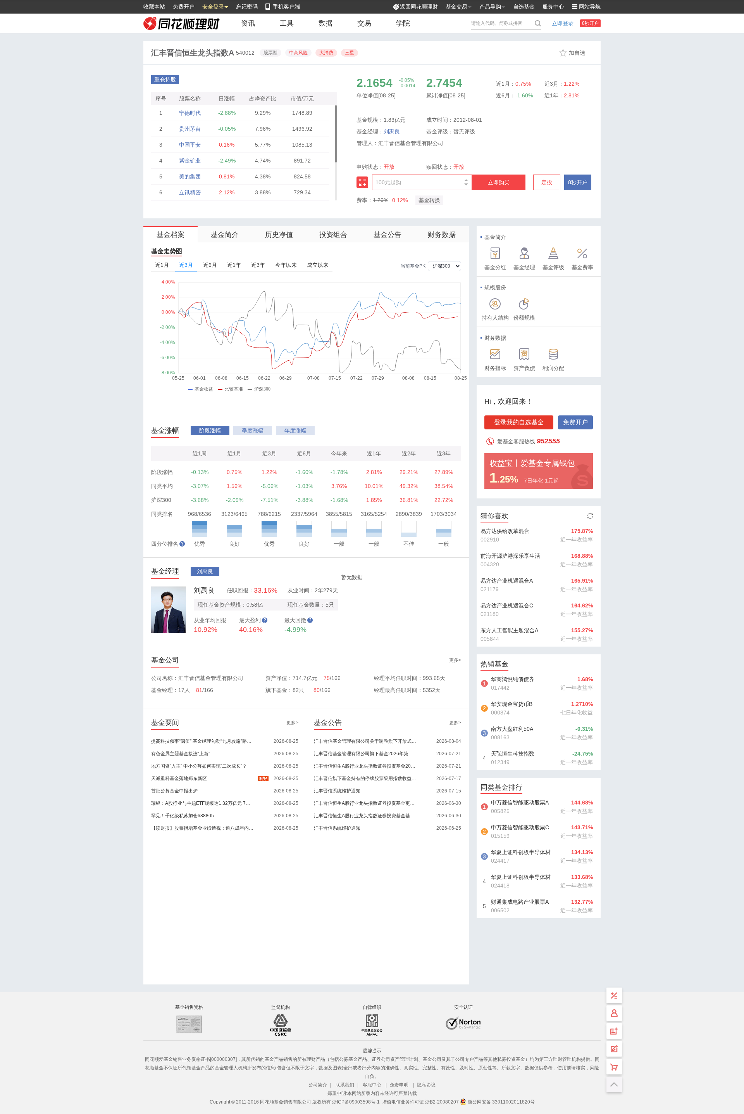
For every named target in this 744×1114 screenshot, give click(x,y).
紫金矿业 (190, 160)
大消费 (326, 52)
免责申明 (399, 1085)
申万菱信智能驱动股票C (520, 827)
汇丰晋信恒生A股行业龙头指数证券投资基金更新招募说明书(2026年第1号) (365, 803)
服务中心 (553, 6)
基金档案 (170, 235)
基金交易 (456, 6)
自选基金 (524, 6)
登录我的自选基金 (519, 422)
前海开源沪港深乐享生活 (510, 556)
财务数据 (442, 235)
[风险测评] (614, 1049)
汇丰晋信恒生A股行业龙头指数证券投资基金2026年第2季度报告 (365, 766)
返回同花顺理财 (419, 6)
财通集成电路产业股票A (520, 902)
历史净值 (279, 235)
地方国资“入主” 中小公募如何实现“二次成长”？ (199, 766)
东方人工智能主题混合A (509, 630)
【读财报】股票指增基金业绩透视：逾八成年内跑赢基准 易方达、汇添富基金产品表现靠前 (203, 828)
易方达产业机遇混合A (506, 581)
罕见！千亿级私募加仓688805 (182, 815)
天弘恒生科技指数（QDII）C (512, 754)
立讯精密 (190, 192)
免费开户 (184, 6)
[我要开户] (614, 1031)
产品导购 (490, 6)
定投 (546, 182)
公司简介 (317, 1085)
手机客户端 (286, 6)
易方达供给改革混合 (504, 531)
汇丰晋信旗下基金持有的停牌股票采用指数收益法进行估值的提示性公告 (365, 778)
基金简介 (225, 235)
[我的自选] (614, 1066)
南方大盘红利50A (512, 729)
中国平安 (190, 145)
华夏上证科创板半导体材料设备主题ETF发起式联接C (521, 878)
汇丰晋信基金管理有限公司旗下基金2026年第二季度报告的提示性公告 (365, 753)
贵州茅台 (190, 129)
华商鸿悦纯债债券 (512, 679)
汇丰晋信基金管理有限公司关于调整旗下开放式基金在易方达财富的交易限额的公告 (365, 741)
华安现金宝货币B (511, 704)
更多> (455, 660)
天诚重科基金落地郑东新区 (179, 778)
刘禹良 (392, 131)
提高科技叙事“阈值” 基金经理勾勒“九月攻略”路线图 (203, 741)
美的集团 (190, 176)
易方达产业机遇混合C (506, 605)
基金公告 (387, 235)
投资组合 (333, 235)
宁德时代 (190, 113)
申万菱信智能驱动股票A (520, 802)
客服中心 (372, 1085)
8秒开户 (590, 23)
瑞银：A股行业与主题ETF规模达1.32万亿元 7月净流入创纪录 (203, 803)
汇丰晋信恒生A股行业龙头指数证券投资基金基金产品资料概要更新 (365, 815)
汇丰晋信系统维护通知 (337, 791)
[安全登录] (614, 1013)
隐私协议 (426, 1085)
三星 (349, 52)
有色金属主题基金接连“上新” (180, 753)
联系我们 (345, 1085)
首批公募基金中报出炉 (174, 791)
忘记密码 (247, 6)
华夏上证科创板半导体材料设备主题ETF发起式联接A (521, 853)
